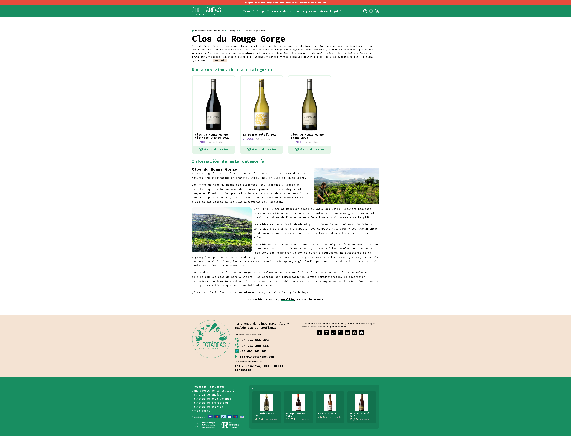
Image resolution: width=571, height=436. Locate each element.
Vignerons (310, 11)
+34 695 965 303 (254, 340)
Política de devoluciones (211, 398)
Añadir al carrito (216, 149)
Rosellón (287, 299)
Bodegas (234, 30)
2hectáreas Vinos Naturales (209, 30)
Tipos (247, 11)
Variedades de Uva (286, 11)
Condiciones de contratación (214, 390)
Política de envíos (206, 394)
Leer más (220, 60)
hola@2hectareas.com (257, 356)
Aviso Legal (329, 11)
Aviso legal (201, 410)
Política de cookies (207, 406)
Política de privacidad (210, 402)
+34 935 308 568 (254, 346)
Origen (261, 11)
